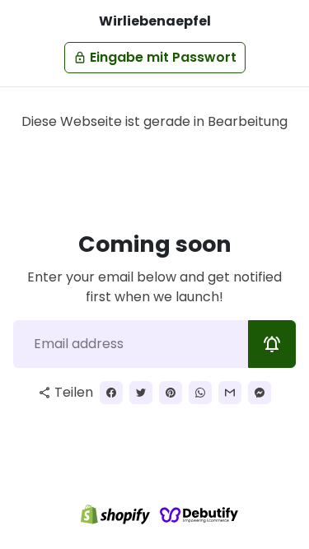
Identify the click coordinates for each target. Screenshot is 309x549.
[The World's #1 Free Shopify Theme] (199, 514)
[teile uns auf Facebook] (111, 392)
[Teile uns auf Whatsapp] (200, 392)
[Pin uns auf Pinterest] (170, 392)
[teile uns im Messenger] (259, 392)
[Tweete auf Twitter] (140, 392)
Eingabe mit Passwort (154, 57)
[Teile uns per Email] (229, 392)
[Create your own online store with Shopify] (115, 514)
